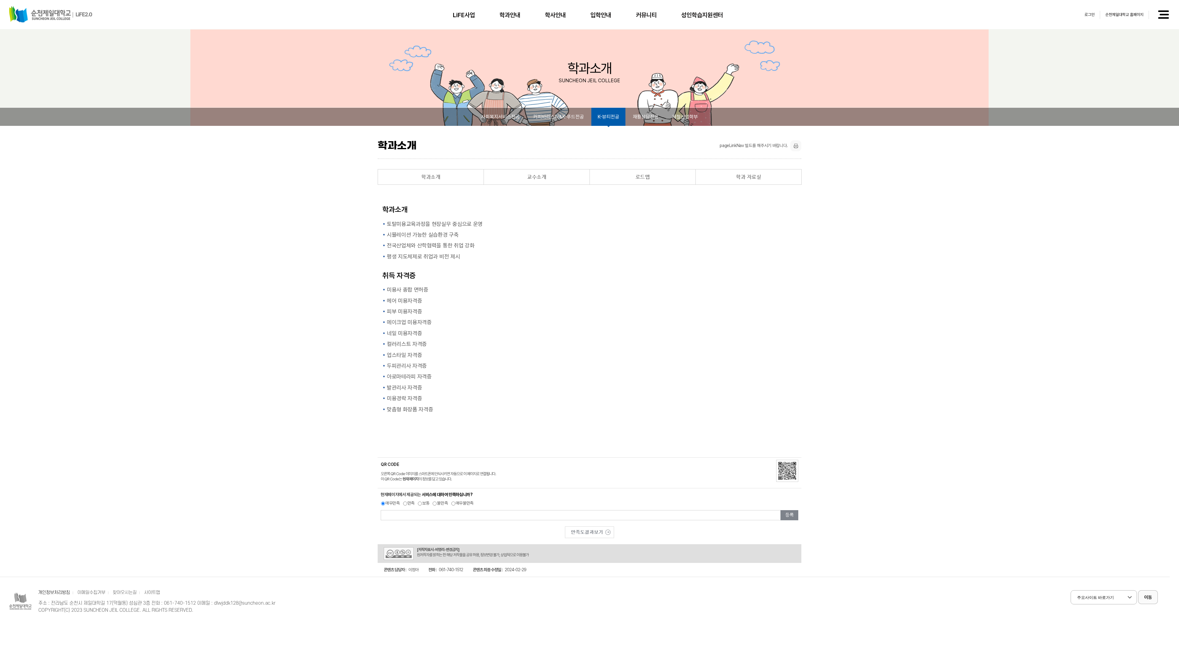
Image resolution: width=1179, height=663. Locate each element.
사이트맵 (152, 592)
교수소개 (536, 177)
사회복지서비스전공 (500, 117)
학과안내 (510, 15)
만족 (410, 503)
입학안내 (600, 15)
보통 (425, 503)
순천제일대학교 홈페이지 (1124, 14)
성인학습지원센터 (702, 15)
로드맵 (643, 177)
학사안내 (555, 15)
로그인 (1089, 14)
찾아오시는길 (125, 592)
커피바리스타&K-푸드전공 (558, 117)
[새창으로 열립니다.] (589, 531)
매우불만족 (464, 503)
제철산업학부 (685, 117)
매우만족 (392, 503)
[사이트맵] (1163, 14)
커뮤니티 (646, 15)
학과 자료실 (748, 177)
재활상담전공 (646, 117)
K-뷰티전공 (608, 117)
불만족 (442, 503)
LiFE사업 (464, 15)
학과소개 (430, 177)
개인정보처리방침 (54, 592)
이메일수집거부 (91, 592)
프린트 (795, 145)
